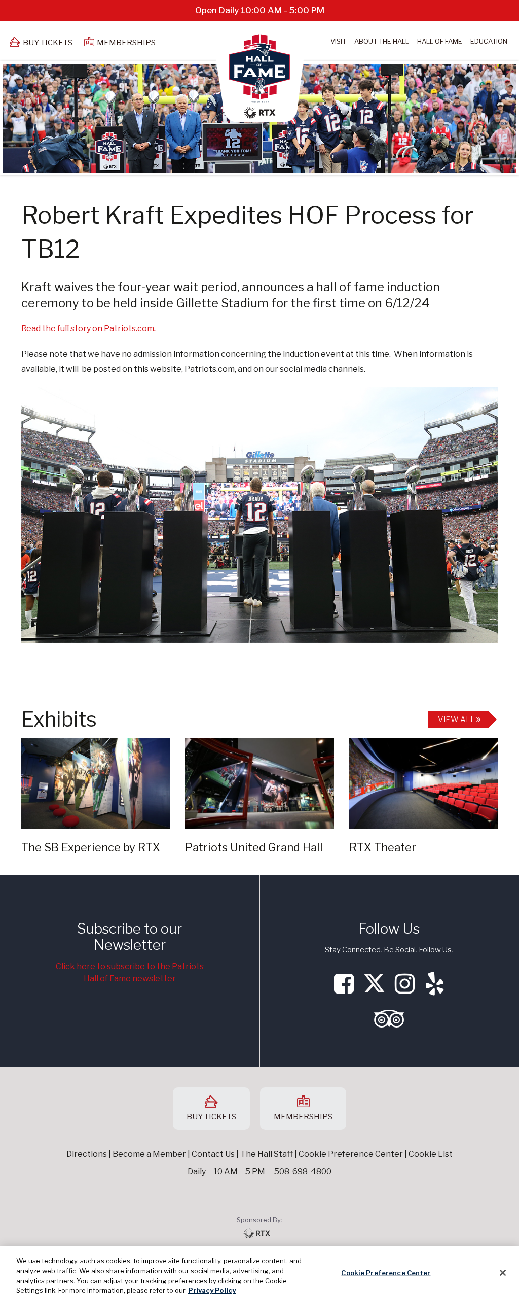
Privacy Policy (212, 1290)
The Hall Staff (266, 1154)
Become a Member (149, 1154)
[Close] (503, 1272)
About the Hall (381, 41)
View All (457, 719)
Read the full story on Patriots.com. (88, 328)
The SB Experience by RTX (90, 847)
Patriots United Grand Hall (254, 847)
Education (488, 41)
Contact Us (213, 1154)
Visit (338, 41)
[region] (259, 1273)
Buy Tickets (47, 42)
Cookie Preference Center (385, 1273)
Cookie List (431, 1154)
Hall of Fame (439, 41)
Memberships (126, 42)
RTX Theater (382, 847)
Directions (86, 1154)
